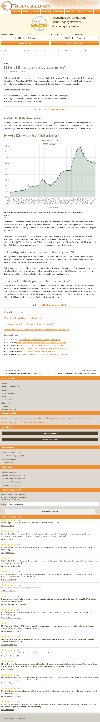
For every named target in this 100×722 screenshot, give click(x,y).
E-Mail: (4, 504)
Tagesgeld (5, 406)
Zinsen (24, 422)
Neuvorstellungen (8, 393)
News (60, 51)
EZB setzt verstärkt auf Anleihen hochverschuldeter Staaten (43, 348)
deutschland (19, 418)
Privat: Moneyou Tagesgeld (11, 631)
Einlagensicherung (28, 418)
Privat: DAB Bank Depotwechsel (13, 604)
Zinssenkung (40, 422)
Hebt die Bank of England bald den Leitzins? (37, 351)
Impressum (9, 718)
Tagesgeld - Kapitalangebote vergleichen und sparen (37, 51)
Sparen (85, 418)
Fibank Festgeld (7, 683)
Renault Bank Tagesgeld (10, 656)
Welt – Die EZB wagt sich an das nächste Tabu (23, 318)
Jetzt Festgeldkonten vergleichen (54, 305)
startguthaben (4, 422)
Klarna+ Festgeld (7, 669)
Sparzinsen (90, 418)
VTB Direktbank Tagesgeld (11, 618)
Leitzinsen (5, 390)
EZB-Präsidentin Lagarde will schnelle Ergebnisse (22, 371)
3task (24, 72)
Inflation (59, 418)
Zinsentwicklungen (9, 410)
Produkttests (7, 400)
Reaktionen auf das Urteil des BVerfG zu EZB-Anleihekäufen (41, 342)
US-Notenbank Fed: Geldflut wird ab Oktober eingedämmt (45, 354)
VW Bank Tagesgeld (8, 580)
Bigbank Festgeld (7, 526)
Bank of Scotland (11, 418)
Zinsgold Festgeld (8, 553)
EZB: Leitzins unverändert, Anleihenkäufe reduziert (42, 345)
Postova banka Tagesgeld (10, 566)
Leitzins (71, 418)
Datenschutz (21, 718)
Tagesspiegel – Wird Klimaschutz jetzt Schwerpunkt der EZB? (29, 324)
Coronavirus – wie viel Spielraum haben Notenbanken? (75, 371)
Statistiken (6, 403)
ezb (37, 418)
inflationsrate (65, 418)
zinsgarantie (31, 422)
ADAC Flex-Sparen (8, 591)
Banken (3, 418)
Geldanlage (51, 418)
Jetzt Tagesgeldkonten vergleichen (54, 109)
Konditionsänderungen (10, 387)
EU (34, 418)
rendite (81, 418)
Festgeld (5, 383)
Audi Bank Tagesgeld (9, 645)
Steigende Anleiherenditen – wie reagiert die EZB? (39, 339)
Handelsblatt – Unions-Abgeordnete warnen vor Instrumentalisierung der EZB (36, 329)
